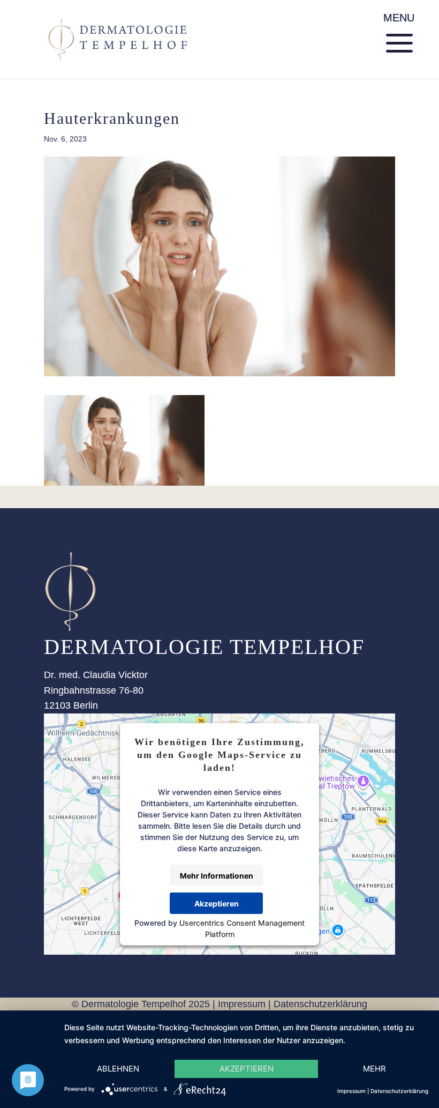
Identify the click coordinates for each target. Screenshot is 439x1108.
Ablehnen (118, 1069)
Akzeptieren (216, 903)
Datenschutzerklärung (320, 1004)
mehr (374, 1069)
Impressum (242, 1004)
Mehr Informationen (216, 875)
